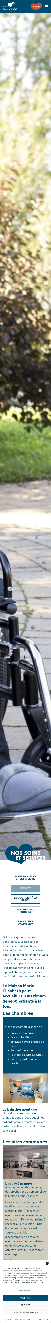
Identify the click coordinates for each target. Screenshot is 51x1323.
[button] (47, 1263)
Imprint (45, 1319)
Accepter (25, 1298)
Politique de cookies (10, 1319)
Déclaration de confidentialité (30, 1319)
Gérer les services (25, 1291)
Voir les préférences (25, 1312)
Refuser (25, 1305)
